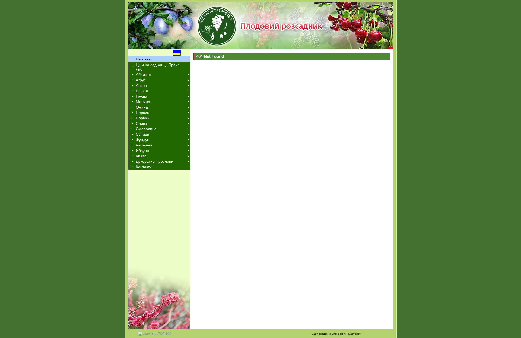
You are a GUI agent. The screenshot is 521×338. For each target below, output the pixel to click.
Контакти (144, 167)
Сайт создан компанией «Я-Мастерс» (336, 333)
